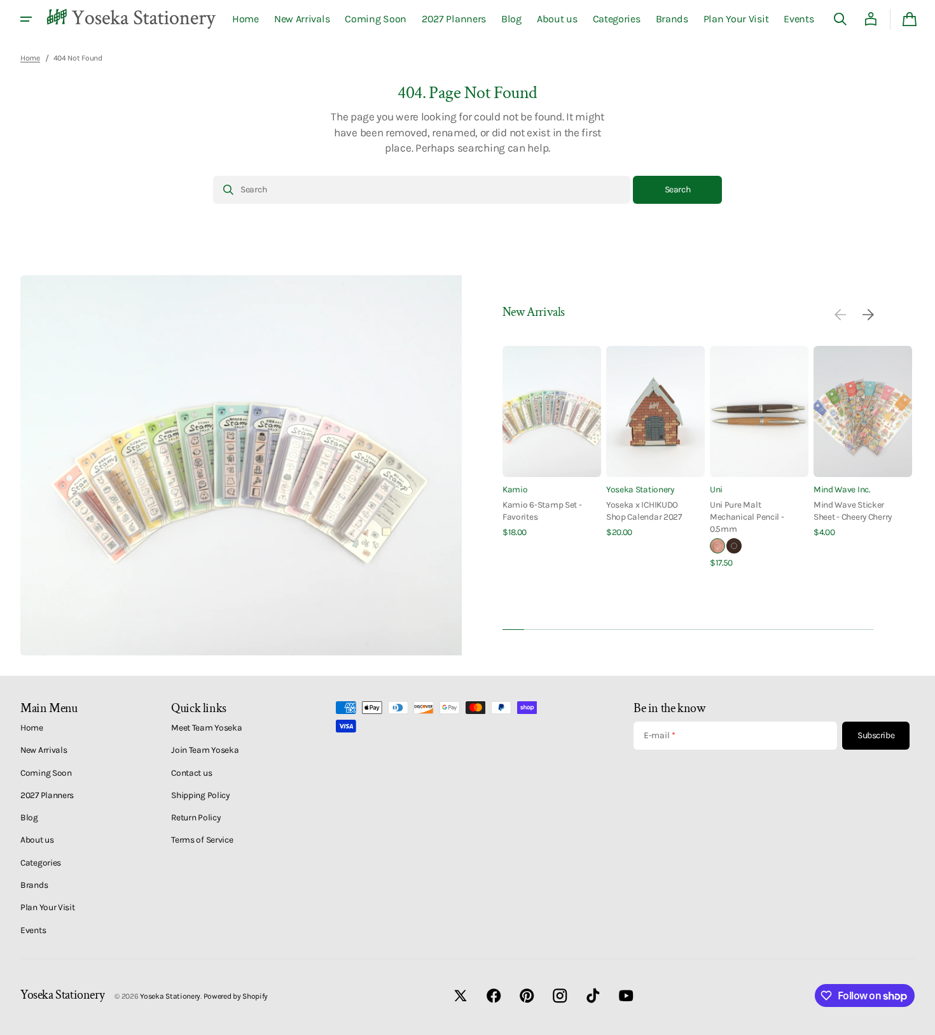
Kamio (515, 489)
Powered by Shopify (236, 996)
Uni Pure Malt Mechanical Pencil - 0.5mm (747, 516)
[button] (840, 19)
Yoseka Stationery (640, 489)
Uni (716, 489)
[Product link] (551, 442)
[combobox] (421, 190)
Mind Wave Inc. (842, 489)
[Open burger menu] (26, 19)
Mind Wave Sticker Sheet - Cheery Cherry (853, 510)
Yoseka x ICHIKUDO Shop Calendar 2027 (644, 510)
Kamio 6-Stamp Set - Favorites (542, 510)
